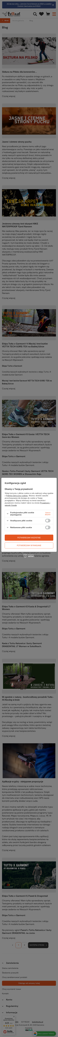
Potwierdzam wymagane (29, 545)
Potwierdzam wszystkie (29, 537)
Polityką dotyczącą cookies (17, 496)
